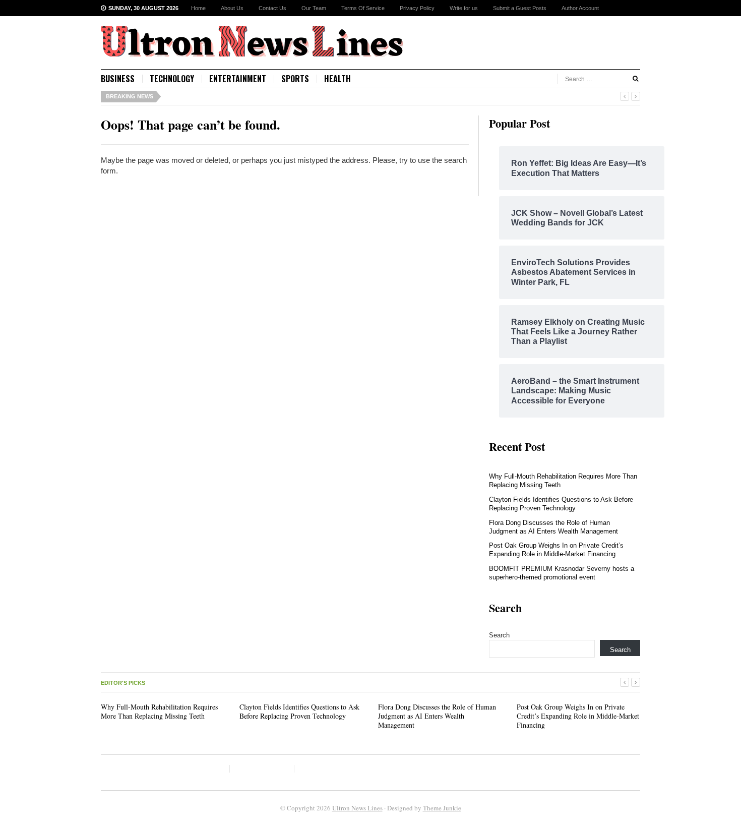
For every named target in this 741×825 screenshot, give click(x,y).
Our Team (313, 8)
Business (118, 79)
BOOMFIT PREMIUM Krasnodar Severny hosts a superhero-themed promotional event (561, 573)
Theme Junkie (442, 807)
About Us (232, 8)
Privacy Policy (417, 8)
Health (337, 79)
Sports (295, 79)
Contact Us (272, 8)
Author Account (580, 8)
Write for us (464, 8)
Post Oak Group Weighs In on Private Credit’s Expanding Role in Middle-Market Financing (556, 550)
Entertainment (237, 79)
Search (499, 635)
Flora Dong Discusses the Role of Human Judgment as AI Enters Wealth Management (553, 527)
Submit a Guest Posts (519, 8)
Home (198, 8)
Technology (172, 79)
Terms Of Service (363, 8)
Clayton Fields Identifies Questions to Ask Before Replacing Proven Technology (561, 504)
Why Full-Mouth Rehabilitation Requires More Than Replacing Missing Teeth (159, 711)
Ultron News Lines (357, 807)
